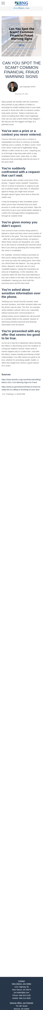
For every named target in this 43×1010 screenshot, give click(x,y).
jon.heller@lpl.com (21, 992)
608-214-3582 (25, 998)
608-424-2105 (25, 995)
